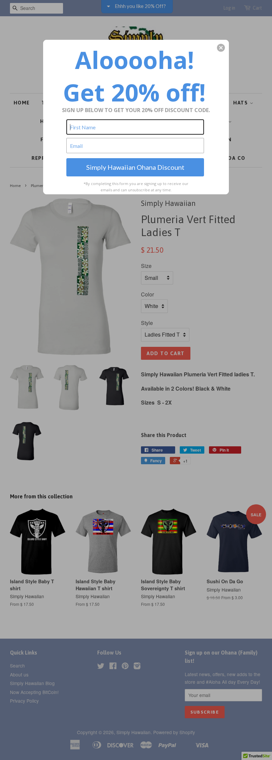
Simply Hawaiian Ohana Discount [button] (135, 167)
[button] (221, 48)
